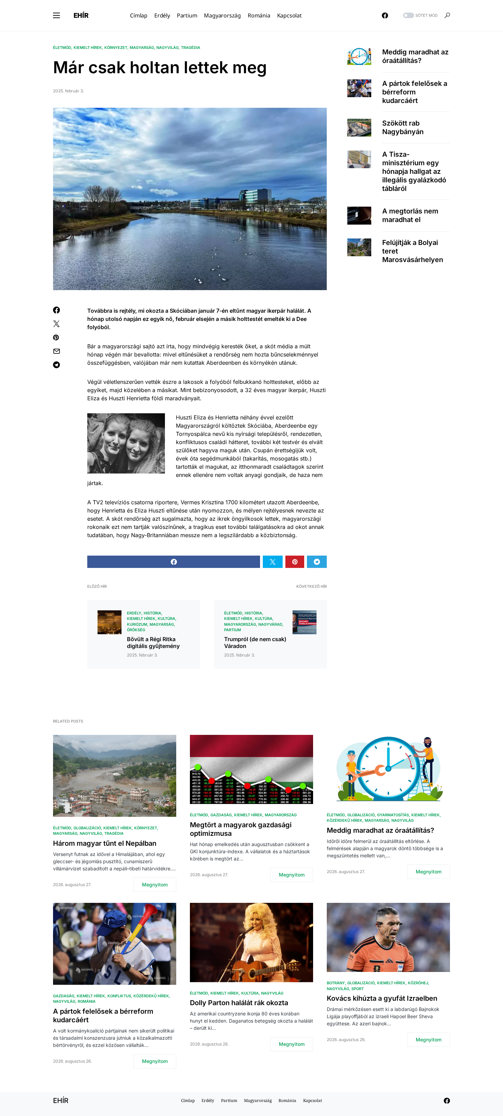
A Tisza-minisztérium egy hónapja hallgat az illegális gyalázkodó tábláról (414, 171)
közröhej (418, 983)
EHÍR (81, 15)
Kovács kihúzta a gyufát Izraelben (382, 998)
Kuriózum (137, 624)
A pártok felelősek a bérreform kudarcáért (414, 92)
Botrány (336, 983)
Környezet (115, 47)
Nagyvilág (167, 47)
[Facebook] (385, 15)
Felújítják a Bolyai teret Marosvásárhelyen (412, 251)
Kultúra (166, 618)
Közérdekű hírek (344, 820)
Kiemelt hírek (88, 47)
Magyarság (142, 47)
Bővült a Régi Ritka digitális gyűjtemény (153, 642)
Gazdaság (221, 815)
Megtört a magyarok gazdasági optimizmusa (241, 829)
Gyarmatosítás (393, 815)
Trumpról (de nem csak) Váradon (255, 642)
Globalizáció (87, 828)
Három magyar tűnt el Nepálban (104, 843)
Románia (86, 1001)
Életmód (62, 47)
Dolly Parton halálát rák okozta (239, 1003)
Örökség (136, 629)
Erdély (134, 613)
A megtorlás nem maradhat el (410, 215)
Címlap (188, 1100)
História (152, 613)
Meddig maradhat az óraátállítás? (415, 56)
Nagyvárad (270, 624)
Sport (357, 988)
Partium (232, 629)
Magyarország (240, 624)
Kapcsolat (312, 1100)
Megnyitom (155, 884)
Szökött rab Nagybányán (403, 127)
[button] (56, 15)
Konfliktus (119, 996)
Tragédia (190, 47)
